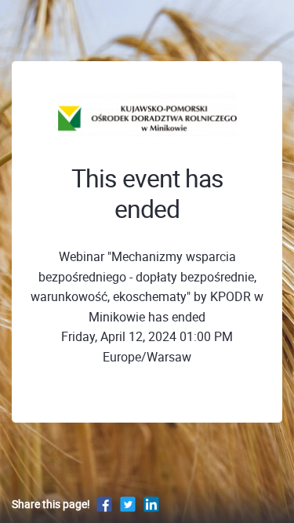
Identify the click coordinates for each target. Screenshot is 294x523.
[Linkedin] (151, 503)
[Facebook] (104, 503)
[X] (128, 503)
